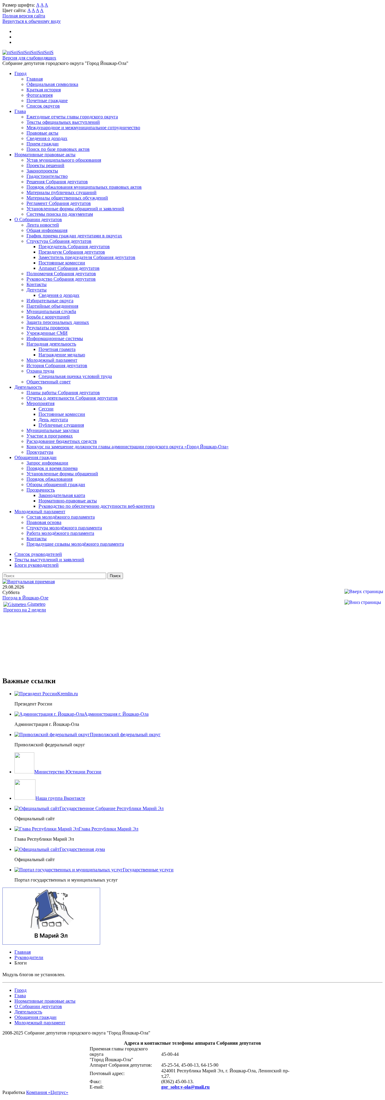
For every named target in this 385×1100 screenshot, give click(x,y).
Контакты (36, 284)
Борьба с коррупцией (48, 316)
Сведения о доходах (46, 138)
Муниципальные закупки (52, 430)
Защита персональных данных (57, 322)
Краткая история (43, 89)
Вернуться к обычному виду (31, 21)
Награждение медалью (61, 354)
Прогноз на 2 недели (24, 609)
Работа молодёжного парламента (60, 533)
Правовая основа (43, 522)
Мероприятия (40, 403)
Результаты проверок (47, 327)
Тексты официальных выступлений (63, 122)
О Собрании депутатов (38, 219)
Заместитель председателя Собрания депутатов (86, 257)
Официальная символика (52, 84)
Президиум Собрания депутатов (71, 251)
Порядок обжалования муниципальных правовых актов (84, 187)
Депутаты (36, 289)
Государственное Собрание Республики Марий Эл (112, 808)
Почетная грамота (56, 349)
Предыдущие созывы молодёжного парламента (75, 544)
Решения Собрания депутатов (57, 181)
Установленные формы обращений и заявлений (75, 208)
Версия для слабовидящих (29, 57)
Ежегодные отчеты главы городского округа (72, 116)
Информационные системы (54, 338)
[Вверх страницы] (363, 591)
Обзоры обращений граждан (55, 484)
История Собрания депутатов (56, 365)
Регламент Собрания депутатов (58, 203)
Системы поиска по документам (59, 214)
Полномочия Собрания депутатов (61, 273)
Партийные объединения (52, 306)
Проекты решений (45, 165)
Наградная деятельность (51, 343)
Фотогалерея (39, 95)
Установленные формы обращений (62, 473)
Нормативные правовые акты (44, 154)
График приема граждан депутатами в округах (74, 235)
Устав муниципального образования (63, 160)
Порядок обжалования (49, 479)
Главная (34, 78)
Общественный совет (48, 381)
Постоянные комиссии (61, 262)
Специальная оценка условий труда (75, 376)
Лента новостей (42, 224)
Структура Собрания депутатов (58, 241)
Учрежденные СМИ (47, 333)
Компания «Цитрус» (47, 1092)
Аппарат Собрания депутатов (69, 268)
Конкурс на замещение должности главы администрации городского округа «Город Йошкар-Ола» (127, 446)
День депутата (53, 419)
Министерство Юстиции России (67, 771)
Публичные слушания (61, 425)
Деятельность (28, 387)
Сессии (46, 408)
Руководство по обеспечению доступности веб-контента (96, 506)
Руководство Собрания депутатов (61, 279)
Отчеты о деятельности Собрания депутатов (72, 398)
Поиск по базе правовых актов (58, 149)
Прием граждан (42, 143)
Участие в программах (49, 435)
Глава (20, 111)
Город (20, 73)
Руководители (28, 957)
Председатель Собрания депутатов (74, 246)
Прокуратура (39, 452)
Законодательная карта (61, 495)
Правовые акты (42, 133)
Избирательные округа (49, 300)
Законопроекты (42, 170)
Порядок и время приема (52, 468)
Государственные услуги (148, 869)
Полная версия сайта (23, 15)
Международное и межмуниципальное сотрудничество (83, 127)
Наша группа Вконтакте (60, 798)
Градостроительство (47, 176)
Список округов (43, 105)
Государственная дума (82, 849)
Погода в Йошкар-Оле (25, 597)
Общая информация (46, 230)
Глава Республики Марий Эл (108, 828)
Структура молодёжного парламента (64, 527)
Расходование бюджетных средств (61, 441)
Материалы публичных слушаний (61, 192)
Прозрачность (40, 489)
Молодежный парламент (51, 360)
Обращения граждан (35, 457)
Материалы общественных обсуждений (67, 197)
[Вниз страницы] (362, 602)
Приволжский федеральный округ (125, 734)
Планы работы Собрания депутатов (63, 392)
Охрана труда (40, 370)
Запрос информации (47, 462)
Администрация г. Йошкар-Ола (116, 714)
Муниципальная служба (51, 311)
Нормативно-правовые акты (67, 500)
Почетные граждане (47, 100)
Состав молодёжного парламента (60, 517)
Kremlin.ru (67, 693)
